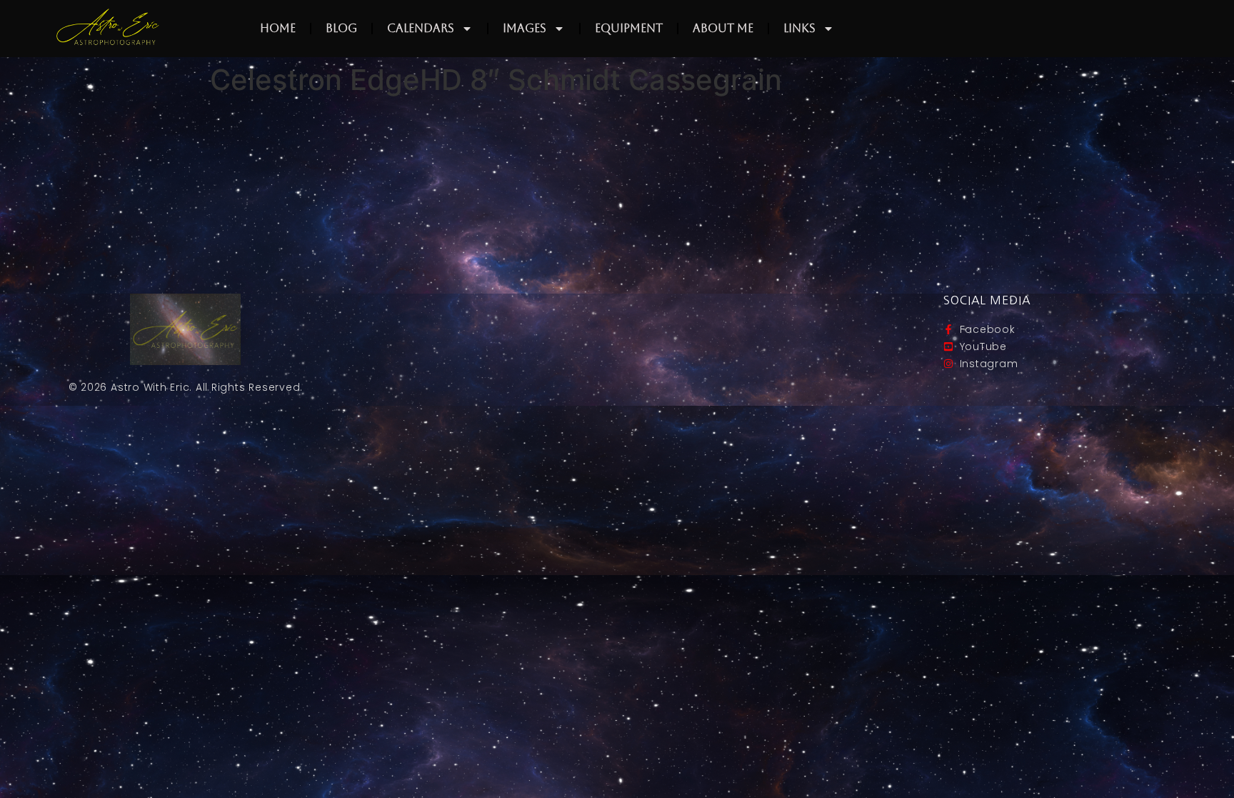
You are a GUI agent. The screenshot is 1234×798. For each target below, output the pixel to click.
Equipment (629, 28)
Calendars (420, 28)
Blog (341, 28)
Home (278, 28)
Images (524, 28)
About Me (723, 28)
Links (799, 28)
